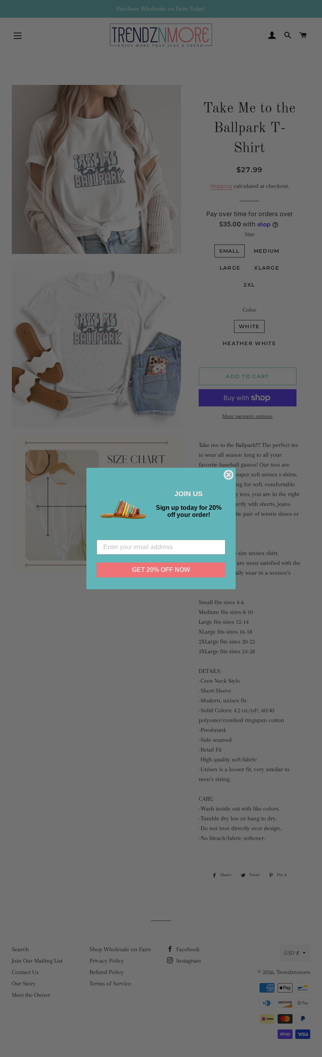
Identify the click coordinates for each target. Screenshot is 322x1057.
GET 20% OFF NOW (161, 569)
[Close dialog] (228, 475)
